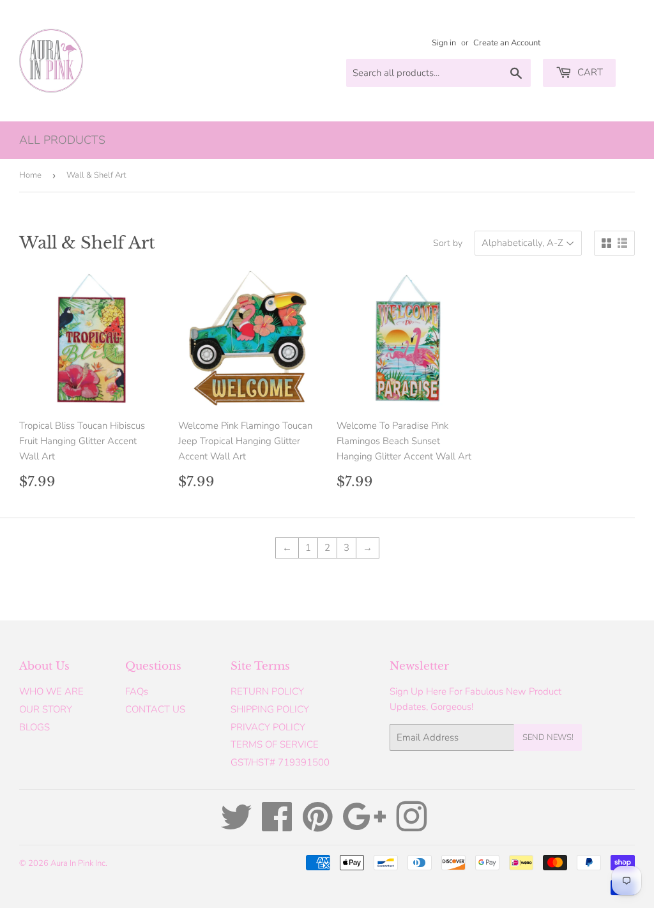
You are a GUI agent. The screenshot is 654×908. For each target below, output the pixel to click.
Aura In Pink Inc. (78, 863)
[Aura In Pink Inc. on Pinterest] (317, 826)
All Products (62, 140)
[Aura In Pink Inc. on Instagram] (411, 826)
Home (30, 175)
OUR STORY (45, 709)
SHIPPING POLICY (270, 709)
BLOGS (34, 727)
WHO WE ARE (51, 691)
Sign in (444, 43)
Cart (589, 72)
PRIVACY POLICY (268, 727)
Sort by (447, 243)
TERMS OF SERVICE (275, 744)
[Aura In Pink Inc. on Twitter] (236, 826)
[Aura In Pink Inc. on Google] (364, 826)
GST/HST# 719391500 (280, 762)
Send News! (548, 737)
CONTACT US (155, 709)
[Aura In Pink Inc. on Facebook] (277, 826)
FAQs (136, 691)
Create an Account (506, 43)
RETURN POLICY (267, 691)
